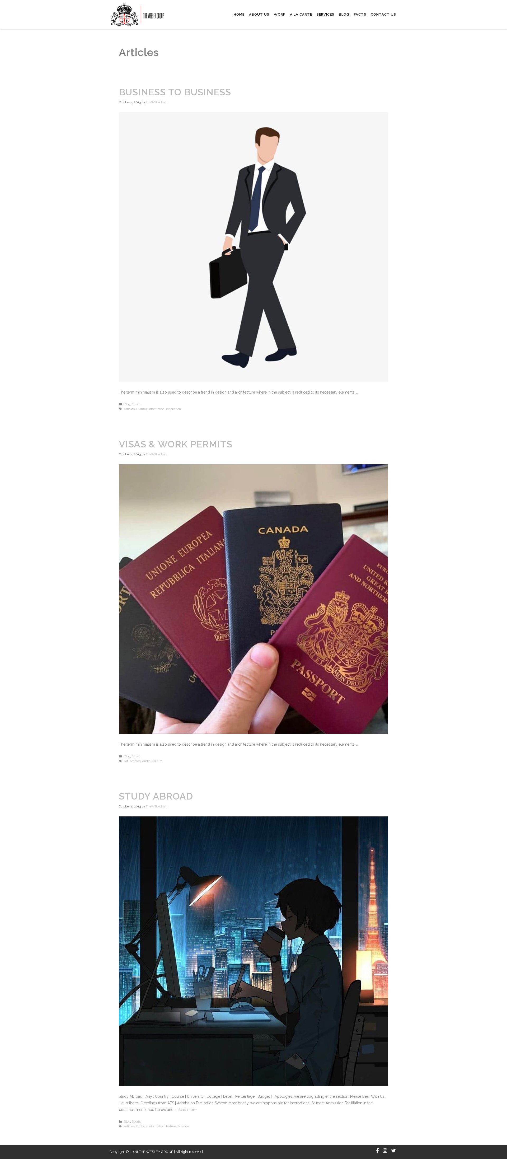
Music (136, 404)
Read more (186, 1109)
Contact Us (383, 14)
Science (183, 1126)
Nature (171, 1126)
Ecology (141, 1126)
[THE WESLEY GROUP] (137, 14)
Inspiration (173, 409)
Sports (136, 1121)
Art (126, 761)
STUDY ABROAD (156, 796)
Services (325, 14)
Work (279, 14)
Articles (129, 409)
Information (156, 409)
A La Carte (301, 14)
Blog (344, 14)
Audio (146, 761)
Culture (141, 409)
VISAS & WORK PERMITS (175, 444)
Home (239, 14)
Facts (360, 14)
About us (259, 14)
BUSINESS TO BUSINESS (175, 92)
